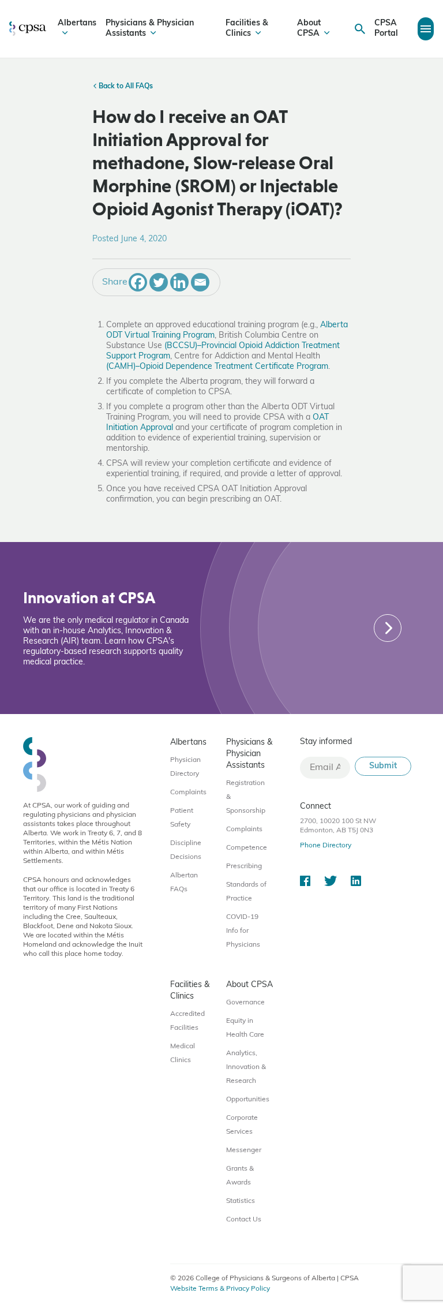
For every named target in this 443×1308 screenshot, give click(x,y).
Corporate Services (242, 1125)
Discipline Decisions (185, 850)
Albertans (77, 23)
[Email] (200, 282)
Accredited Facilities (187, 1021)
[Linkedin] (179, 282)
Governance (245, 1002)
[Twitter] (158, 282)
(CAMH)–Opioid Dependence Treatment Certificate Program (217, 366)
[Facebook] (138, 282)
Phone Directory (325, 845)
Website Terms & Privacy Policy (220, 1288)
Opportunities (247, 1099)
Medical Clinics (182, 1053)
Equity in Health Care (245, 1028)
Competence (246, 847)
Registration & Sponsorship (245, 797)
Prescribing (244, 866)
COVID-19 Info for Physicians (243, 931)
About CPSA (309, 28)
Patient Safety (181, 818)
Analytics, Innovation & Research (246, 1067)
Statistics (240, 1201)
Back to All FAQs (125, 86)
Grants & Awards (240, 1175)
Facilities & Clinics (247, 28)
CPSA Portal (386, 28)
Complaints (188, 792)
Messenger (243, 1150)
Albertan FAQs (184, 882)
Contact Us (243, 1219)
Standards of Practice (246, 891)
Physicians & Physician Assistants (150, 28)
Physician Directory (185, 767)
